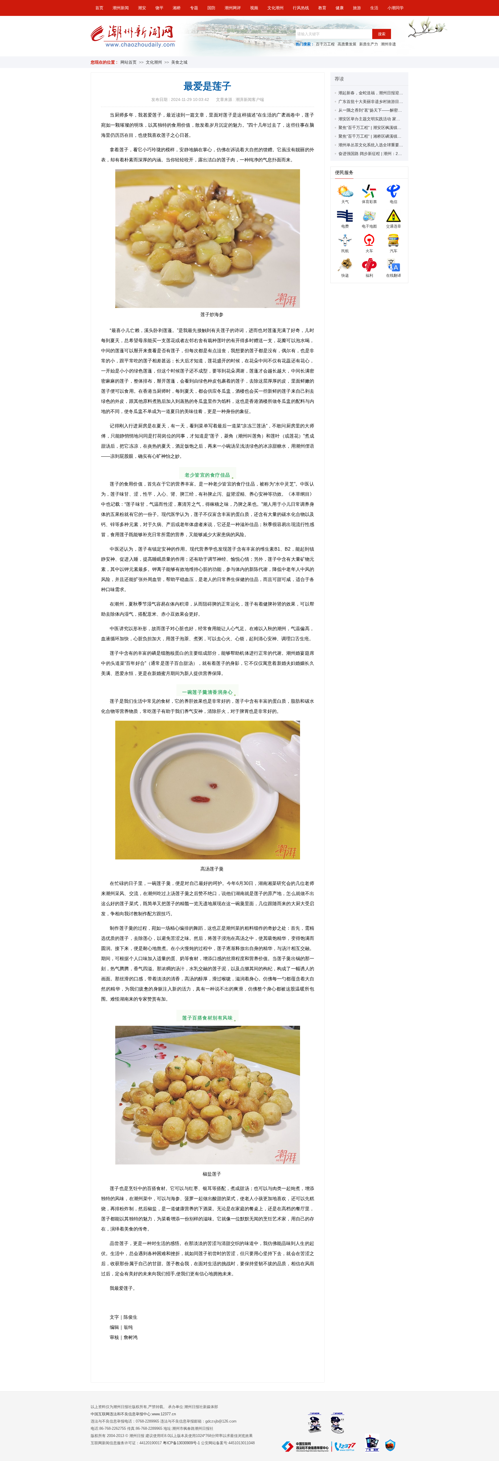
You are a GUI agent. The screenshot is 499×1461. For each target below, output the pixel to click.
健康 (340, 7)
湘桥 (177, 7)
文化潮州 (275, 7)
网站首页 (128, 62)
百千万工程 (325, 44)
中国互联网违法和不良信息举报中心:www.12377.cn (133, 1414)
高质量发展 (347, 44)
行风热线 (301, 7)
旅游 (357, 7)
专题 (194, 7)
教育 (322, 7)
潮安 (142, 7)
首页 (99, 7)
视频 (254, 7)
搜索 (382, 34)
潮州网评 (233, 7)
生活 (374, 7)
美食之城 (179, 62)
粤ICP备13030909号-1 (182, 1443)
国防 (211, 7)
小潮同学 (396, 7)
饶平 (159, 7)
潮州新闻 (121, 7)
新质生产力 (368, 44)
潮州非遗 (388, 44)
